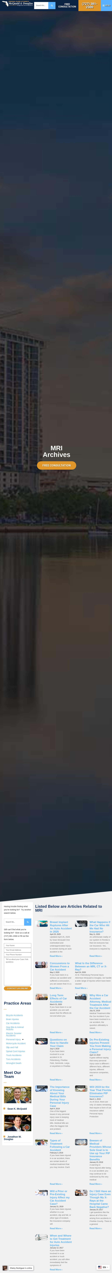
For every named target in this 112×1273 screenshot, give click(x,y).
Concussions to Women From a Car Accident (60, 966)
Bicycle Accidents (14, 1015)
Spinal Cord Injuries (15, 1051)
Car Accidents (13, 1023)
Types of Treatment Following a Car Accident (60, 1145)
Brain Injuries (12, 1019)
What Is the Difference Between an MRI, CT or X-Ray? (91, 966)
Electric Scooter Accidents (13, 1034)
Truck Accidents (13, 1055)
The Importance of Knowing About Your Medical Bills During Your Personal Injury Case (59, 1096)
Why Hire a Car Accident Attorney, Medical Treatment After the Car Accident (100, 1001)
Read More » (56, 956)
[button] (17, 1108)
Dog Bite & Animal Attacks (15, 1028)
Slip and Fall (12, 1047)
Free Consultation (67, 5)
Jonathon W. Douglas (12, 1138)
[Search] (51, 5)
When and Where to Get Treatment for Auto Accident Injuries (61, 1240)
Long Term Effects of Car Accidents (58, 998)
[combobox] (41, 5)
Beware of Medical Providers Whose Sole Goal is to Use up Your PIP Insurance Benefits (100, 1150)
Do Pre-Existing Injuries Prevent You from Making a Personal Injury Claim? (100, 1046)
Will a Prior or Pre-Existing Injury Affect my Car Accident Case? (60, 1197)
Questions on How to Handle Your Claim (59, 1042)
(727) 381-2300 (89, 5)
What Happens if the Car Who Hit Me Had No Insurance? (100, 927)
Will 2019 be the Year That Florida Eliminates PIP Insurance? (100, 1091)
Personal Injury (13, 1039)
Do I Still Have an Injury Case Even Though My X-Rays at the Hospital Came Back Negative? (100, 1199)
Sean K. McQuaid (17, 1108)
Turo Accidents (13, 1059)
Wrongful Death (13, 1063)
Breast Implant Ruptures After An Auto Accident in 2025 (61, 927)
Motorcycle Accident (16, 1043)
